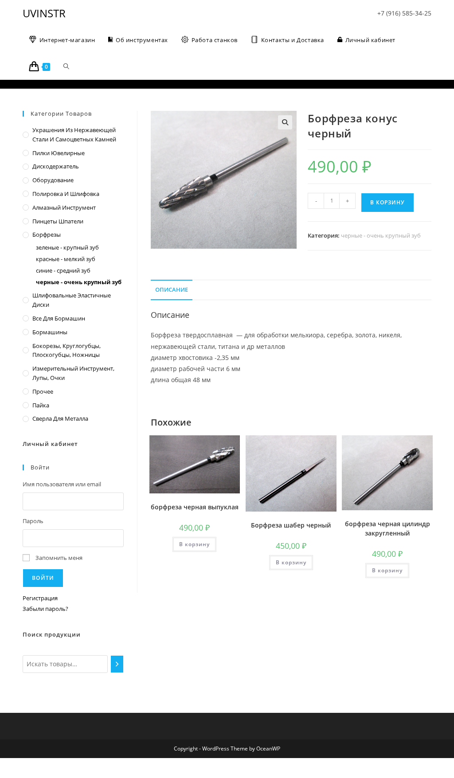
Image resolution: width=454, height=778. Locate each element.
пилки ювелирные (58, 153)
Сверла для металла (60, 418)
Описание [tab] (171, 289)
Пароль (33, 521)
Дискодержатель (55, 166)
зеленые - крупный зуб (67, 247)
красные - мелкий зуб (65, 259)
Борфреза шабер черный (291, 525)
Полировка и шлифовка (65, 194)
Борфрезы (46, 234)
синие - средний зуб (63, 270)
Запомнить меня (58, 558)
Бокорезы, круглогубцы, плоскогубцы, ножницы (66, 350)
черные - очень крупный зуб (381, 235)
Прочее (42, 391)
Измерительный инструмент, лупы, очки (73, 373)
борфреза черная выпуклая (195, 507)
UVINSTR (44, 13)
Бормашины (49, 332)
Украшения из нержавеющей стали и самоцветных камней (74, 134)
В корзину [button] (194, 544)
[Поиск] (117, 664)
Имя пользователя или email (62, 484)
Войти (43, 578)
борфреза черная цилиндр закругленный (387, 528)
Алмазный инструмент (64, 207)
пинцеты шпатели (57, 221)
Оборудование (53, 180)
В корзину (387, 202)
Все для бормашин (58, 318)
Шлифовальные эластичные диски (71, 300)
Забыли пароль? (45, 609)
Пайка (40, 405)
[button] (285, 122)
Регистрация (40, 598)
